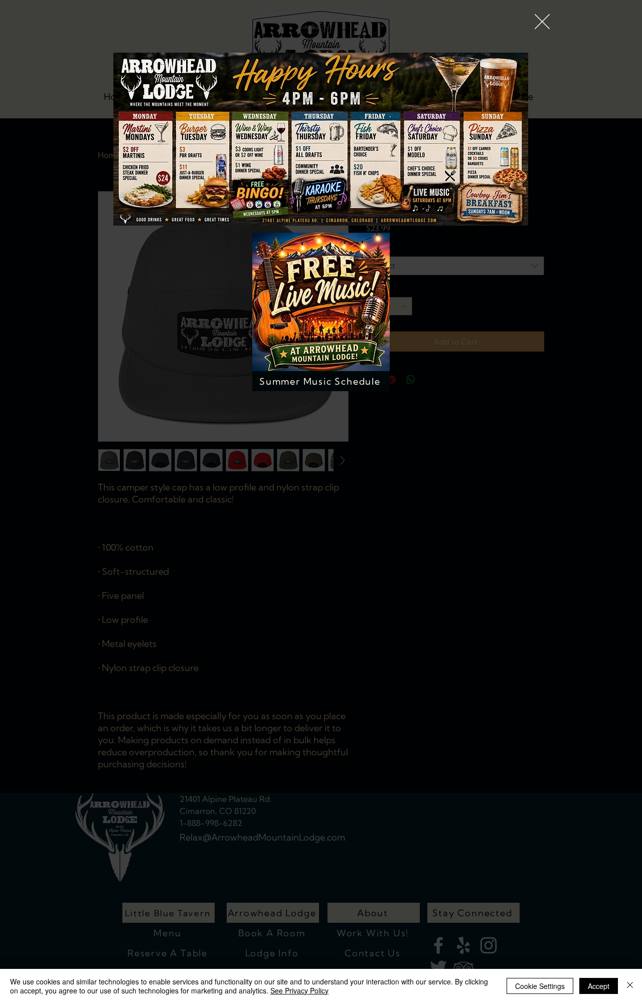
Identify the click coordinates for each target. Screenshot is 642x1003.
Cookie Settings (540, 986)
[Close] (630, 986)
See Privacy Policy (299, 990)
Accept (598, 986)
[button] (542, 21)
